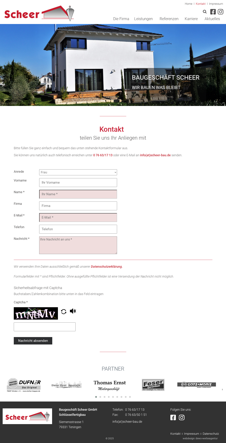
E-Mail (19, 215)
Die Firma (121, 19)
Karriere (191, 19)
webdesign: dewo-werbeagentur (200, 438)
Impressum (216, 3)
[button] (64, 313)
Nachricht (21, 238)
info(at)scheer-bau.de (155, 155)
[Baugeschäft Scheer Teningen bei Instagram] (220, 13)
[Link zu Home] (39, 12)
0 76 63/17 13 (102, 155)
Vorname (20, 180)
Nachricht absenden (33, 341)
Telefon (19, 227)
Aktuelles (212, 19)
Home (188, 3)
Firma (18, 204)
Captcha (21, 302)
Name (19, 192)
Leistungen (143, 19)
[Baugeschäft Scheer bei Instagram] (183, 419)
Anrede (19, 171)
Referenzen (169, 19)
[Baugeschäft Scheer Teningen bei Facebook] (213, 13)
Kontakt (201, 3)
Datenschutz (211, 433)
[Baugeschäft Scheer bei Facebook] (174, 419)
